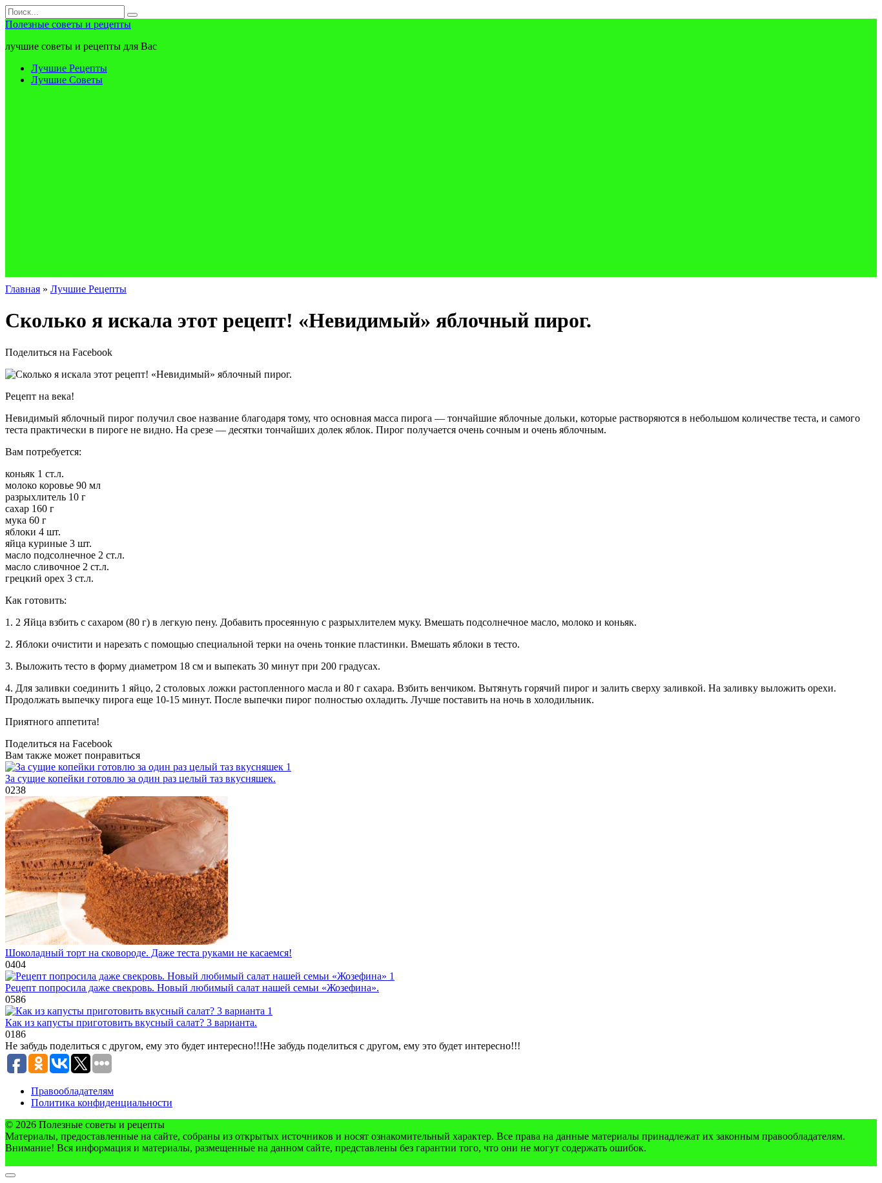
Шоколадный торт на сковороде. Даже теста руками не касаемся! (148, 952)
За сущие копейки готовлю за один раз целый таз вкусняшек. (140, 778)
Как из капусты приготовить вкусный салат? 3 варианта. (131, 1022)
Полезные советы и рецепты (68, 24)
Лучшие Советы (67, 79)
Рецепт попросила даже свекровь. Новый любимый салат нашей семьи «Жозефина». (192, 987)
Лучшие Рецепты (69, 68)
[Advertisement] (441, 186)
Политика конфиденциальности (101, 1102)
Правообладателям (72, 1090)
